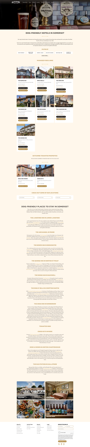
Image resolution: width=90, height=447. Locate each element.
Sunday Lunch (40, 52)
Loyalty (38, 2)
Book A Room (63, 2)
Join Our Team (30, 424)
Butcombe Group (20, 433)
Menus (42, 2)
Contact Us (39, 425)
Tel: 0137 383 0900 (40, 183)
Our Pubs (21, 397)
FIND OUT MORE (21, 85)
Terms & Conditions (50, 430)
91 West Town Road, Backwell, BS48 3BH (25, 82)
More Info (21, 186)
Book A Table (71, 2)
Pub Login (38, 433)
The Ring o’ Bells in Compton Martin (41, 293)
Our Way (38, 431)
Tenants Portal (19, 431)
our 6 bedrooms (59, 279)
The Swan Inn (45, 309)
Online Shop (50, 416)
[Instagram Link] (64, 444)
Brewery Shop (19, 428)
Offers (33, 2)
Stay (30, 2)
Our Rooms (50, 397)
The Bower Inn (29, 249)
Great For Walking (30, 53)
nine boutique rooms (47, 317)
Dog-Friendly (21, 52)
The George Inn (38, 263)
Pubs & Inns (25, 2)
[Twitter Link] (59, 444)
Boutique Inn (59, 52)
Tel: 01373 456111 (40, 112)
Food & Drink (22, 416)
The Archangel (43, 235)
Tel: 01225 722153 (21, 183)
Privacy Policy (49, 427)
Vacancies (28, 425)
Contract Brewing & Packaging (40, 428)
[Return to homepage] (16, 2)
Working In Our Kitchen (31, 427)
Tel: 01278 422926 (21, 114)
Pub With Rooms (49, 52)
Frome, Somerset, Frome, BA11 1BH (43, 111)
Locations (48, 2)
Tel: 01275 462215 (21, 84)
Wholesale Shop (19, 430)
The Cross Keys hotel (34, 334)
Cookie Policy (49, 428)
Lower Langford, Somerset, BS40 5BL (63, 111)
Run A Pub (28, 428)
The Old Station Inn (47, 368)
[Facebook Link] (61, 444)
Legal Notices (49, 425)
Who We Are (19, 425)
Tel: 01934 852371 (59, 85)
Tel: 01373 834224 (21, 142)
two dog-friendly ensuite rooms (35, 291)
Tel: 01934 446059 (59, 112)
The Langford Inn (36, 222)
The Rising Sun (46, 278)
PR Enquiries (39, 430)
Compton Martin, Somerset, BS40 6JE (44, 82)
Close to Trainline (68, 53)
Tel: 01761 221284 (40, 84)
